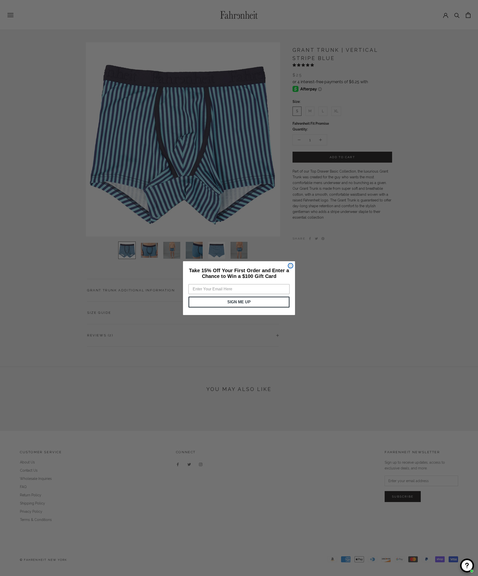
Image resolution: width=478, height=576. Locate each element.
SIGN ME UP (239, 302)
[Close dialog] (290, 265)
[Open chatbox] (467, 566)
